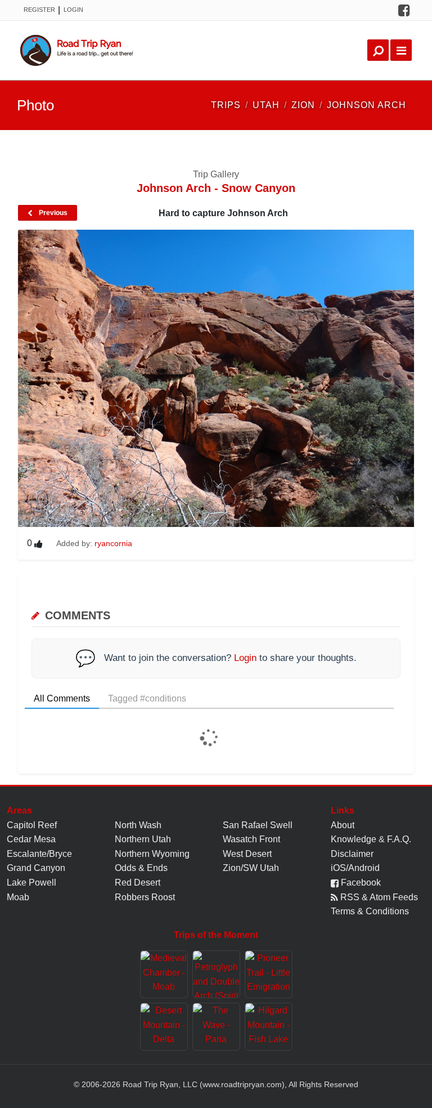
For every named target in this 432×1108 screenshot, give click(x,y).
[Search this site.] (378, 50)
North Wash (138, 825)
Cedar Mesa (31, 839)
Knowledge (353, 839)
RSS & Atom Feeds (378, 897)
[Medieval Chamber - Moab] (164, 974)
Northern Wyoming (152, 854)
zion (303, 105)
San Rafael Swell (257, 825)
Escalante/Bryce (39, 854)
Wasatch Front (251, 839)
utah (266, 105)
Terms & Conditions (370, 911)
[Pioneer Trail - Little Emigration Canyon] (268, 974)
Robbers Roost (145, 897)
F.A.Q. (399, 839)
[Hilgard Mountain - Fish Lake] (268, 1027)
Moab (18, 897)
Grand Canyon (36, 868)
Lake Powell (31, 882)
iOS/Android (355, 868)
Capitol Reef (32, 825)
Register (39, 9)
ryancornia (113, 543)
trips (226, 105)
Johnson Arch (366, 105)
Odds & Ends (141, 868)
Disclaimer (352, 854)
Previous (52, 213)
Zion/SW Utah (251, 868)
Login (73, 9)
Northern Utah (143, 839)
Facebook (360, 882)
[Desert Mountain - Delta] (164, 1027)
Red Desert (137, 882)
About (342, 825)
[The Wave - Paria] (216, 1027)
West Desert (247, 854)
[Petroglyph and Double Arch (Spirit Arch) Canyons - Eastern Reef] (216, 974)
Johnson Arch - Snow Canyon (216, 188)
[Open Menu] (401, 50)
